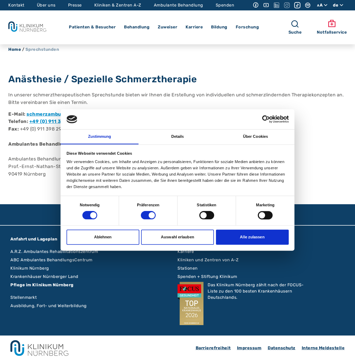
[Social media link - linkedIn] (276, 5)
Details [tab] (177, 136)
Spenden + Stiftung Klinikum (207, 276)
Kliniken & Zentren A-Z (117, 5)
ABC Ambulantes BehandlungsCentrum (51, 259)
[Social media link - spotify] (308, 5)
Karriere (186, 251)
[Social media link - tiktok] (297, 5)
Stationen (188, 268)
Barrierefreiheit (213, 347)
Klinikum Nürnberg (29, 268)
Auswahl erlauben (177, 237)
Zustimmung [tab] (99, 136)
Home (14, 49)
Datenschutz (281, 347)
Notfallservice (332, 32)
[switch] (148, 215)
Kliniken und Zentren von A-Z (208, 259)
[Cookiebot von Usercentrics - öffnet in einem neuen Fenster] (266, 119)
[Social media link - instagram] (287, 5)
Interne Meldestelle (323, 347)
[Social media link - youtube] (266, 5)
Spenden (225, 5)
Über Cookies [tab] (255, 136)
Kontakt (16, 5)
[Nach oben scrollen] (346, 351)
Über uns (46, 5)
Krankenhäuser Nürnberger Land (44, 276)
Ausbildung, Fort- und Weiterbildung (48, 305)
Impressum (249, 347)
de (335, 5)
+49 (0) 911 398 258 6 (56, 121)
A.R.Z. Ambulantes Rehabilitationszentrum (54, 251)
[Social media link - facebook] (256, 5)
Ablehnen (103, 237)
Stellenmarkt (23, 297)
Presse (75, 5)
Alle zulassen (252, 237)
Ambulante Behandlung (178, 5)
